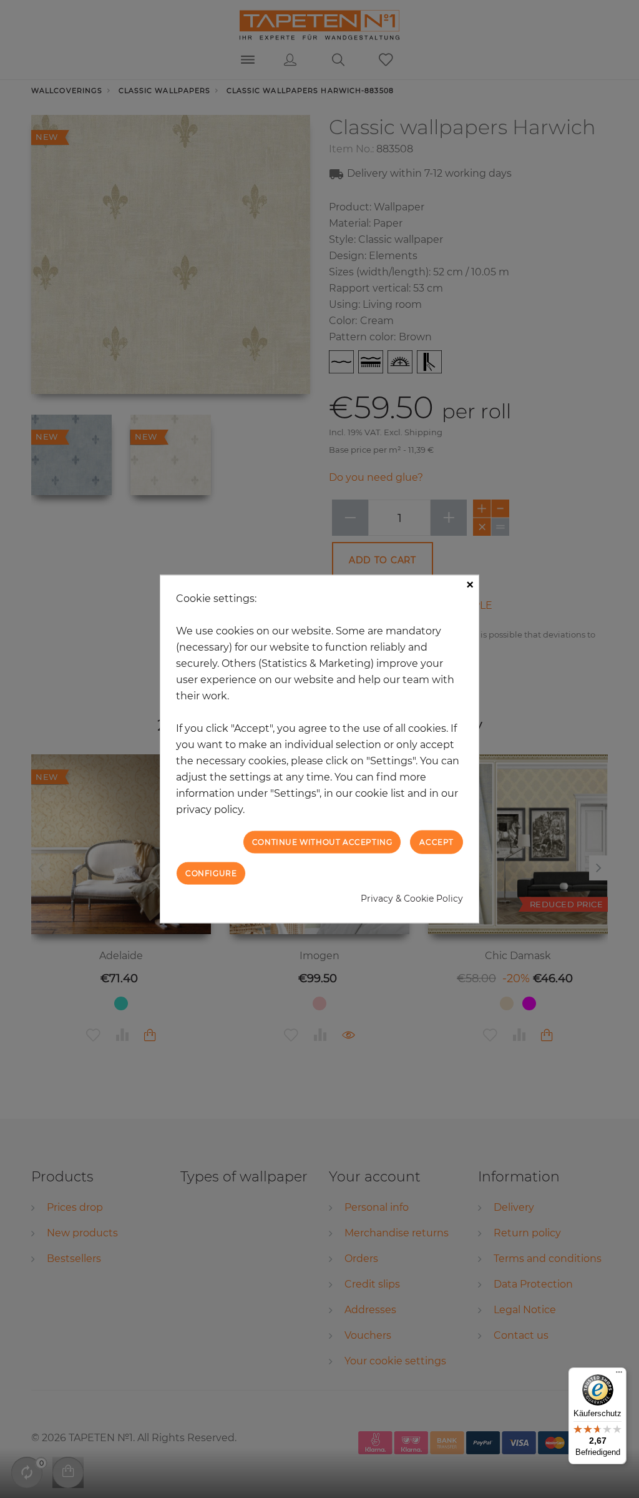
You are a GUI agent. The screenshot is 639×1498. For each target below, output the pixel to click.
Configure (211, 873)
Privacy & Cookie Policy (412, 898)
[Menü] (619, 1374)
